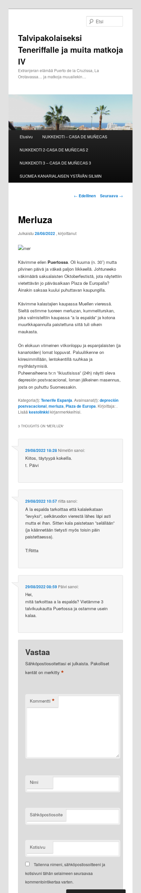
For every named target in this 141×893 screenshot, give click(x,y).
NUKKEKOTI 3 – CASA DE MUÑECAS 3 (55, 162)
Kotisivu (37, 847)
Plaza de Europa (81, 406)
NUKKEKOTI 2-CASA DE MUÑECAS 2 (54, 149)
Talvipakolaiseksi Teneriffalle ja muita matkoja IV (70, 49)
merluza (56, 406)
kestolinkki (39, 412)
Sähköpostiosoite (46, 814)
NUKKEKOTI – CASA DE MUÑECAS (74, 136)
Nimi (34, 782)
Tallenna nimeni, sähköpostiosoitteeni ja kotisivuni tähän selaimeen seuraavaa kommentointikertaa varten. (65, 873)
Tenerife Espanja (56, 400)
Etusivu (26, 136)
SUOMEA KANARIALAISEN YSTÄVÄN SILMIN (61, 176)
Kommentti (42, 701)
